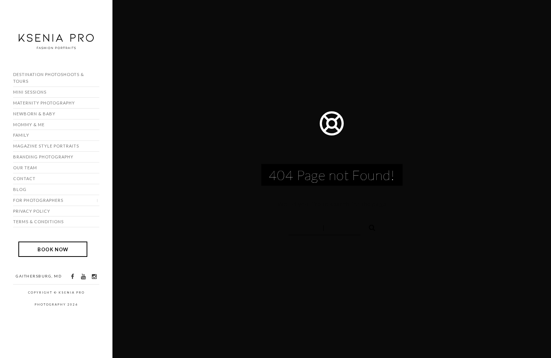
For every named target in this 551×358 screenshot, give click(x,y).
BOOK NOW (52, 249)
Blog (20, 189)
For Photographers (38, 200)
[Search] (369, 227)
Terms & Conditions (38, 221)
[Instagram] (94, 276)
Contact (24, 178)
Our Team (25, 167)
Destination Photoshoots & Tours (48, 78)
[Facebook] (72, 276)
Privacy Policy (31, 211)
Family (21, 135)
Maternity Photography (44, 102)
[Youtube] (83, 276)
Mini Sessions (29, 92)
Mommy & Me (29, 124)
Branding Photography (43, 156)
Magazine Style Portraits (46, 145)
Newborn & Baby (34, 113)
